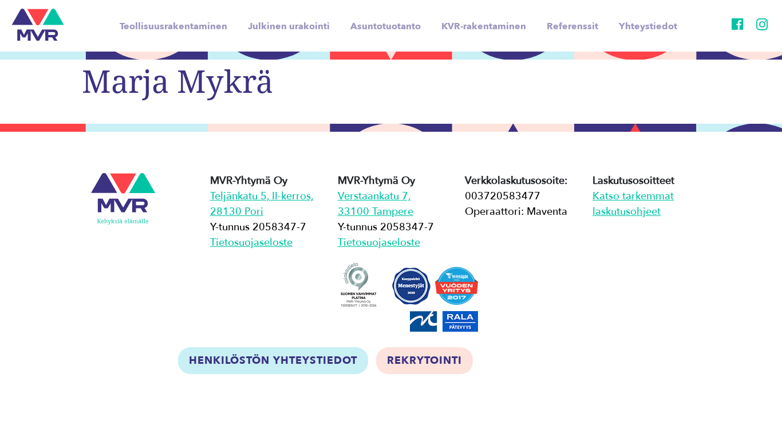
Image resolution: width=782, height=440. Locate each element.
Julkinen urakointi (289, 26)
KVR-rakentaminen (483, 26)
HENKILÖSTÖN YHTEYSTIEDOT (273, 360)
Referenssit (572, 26)
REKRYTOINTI (424, 360)
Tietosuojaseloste (251, 242)
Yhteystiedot (648, 26)
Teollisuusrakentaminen (173, 26)
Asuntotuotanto (385, 26)
